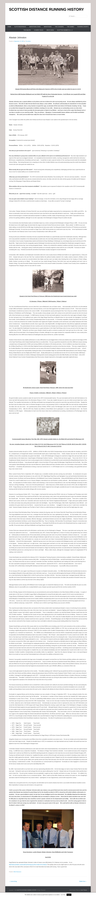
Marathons (48, 26)
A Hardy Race (38, 30)
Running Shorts (82, 26)
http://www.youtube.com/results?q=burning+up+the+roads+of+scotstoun (28, 864)
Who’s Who (50, 30)
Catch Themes (84, 890)
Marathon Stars (35, 26)
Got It (69, 894)
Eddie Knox (83, 881)
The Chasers (59, 26)
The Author (28, 41)
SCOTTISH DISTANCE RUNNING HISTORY (46, 9)
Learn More (63, 894)
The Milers (27, 30)
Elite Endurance (20, 26)
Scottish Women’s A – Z (64, 30)
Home (9, 26)
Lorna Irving (13, 881)
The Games (70, 26)
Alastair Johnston (17, 37)
